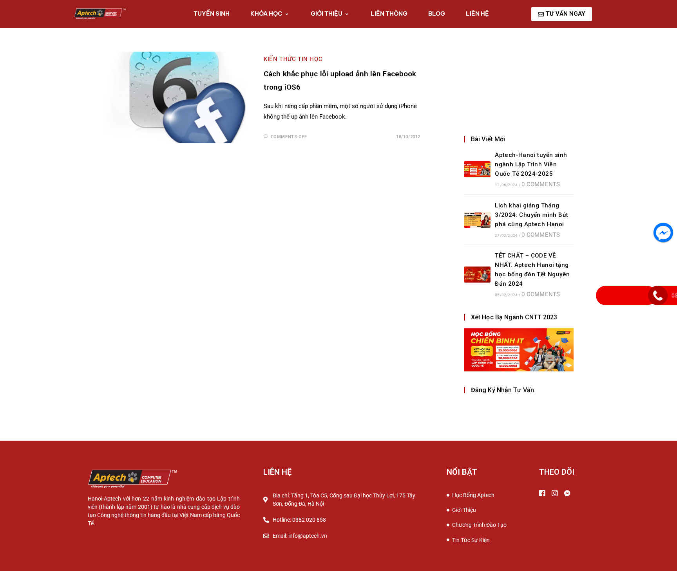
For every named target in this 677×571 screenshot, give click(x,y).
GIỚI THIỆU (326, 13)
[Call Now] (658, 295)
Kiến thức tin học (293, 59)
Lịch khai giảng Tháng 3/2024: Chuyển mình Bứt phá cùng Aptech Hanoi (531, 215)
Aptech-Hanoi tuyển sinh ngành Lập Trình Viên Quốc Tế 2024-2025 (531, 164)
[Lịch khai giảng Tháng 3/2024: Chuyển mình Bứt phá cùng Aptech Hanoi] (477, 220)
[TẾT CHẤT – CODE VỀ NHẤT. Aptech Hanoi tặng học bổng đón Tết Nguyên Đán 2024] (477, 275)
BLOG (436, 13)
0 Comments (540, 184)
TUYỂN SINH (212, 13)
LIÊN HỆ (477, 13)
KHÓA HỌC (266, 13)
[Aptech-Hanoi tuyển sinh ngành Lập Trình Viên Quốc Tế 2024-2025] (477, 169)
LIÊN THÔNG (389, 13)
